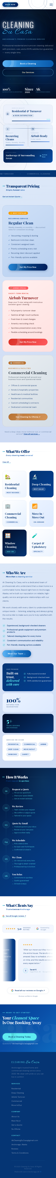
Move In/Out (16, 1105)
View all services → (32, 434)
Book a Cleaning (28, 63)
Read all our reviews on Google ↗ (30, 990)
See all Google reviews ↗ (15, 916)
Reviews (14, 1149)
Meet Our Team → (17, 653)
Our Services (28, 72)
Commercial (16, 1101)
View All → (6, 462)
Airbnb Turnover (18, 1097)
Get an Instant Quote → (12, 197)
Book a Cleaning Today (19, 1037)
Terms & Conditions (20, 1153)
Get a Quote (16, 1125)
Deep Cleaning (17, 1093)
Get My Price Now (28, 267)
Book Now (10, 5)
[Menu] (51, 4)
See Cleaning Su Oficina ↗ (28, 417)
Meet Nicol (15, 1121)
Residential (16, 1088)
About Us (15, 1116)
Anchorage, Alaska (19, 1144)
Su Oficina (15, 1129)
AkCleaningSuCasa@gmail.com (25, 1044)
